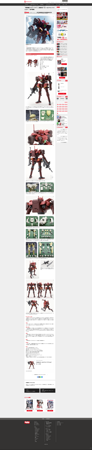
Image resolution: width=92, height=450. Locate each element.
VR (35, 440)
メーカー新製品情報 (64, 142)
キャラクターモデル (27, 12)
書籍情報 (59, 421)
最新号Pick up (48, 423)
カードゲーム (36, 438)
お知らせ (49, 2)
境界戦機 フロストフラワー (39, 12)
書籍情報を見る (61, 77)
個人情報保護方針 (48, 418)
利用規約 (43, 418)
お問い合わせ (52, 2)
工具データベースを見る (61, 93)
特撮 (35, 437)
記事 (63, 129)
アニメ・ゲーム (37, 436)
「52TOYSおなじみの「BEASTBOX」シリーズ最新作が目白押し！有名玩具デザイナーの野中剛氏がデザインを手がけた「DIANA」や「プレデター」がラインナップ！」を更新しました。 (62, 132)
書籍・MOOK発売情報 (48, 422)
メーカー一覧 (47, 426)
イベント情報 (59, 423)
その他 (36, 441)
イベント (36, 435)
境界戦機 (50, 12)
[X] (39, 377)
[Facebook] (37, 377)
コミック (36, 439)
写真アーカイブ (48, 428)
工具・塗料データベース (60, 422)
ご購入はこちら (29, 410)
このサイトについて (57, 2)
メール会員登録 (37, 423)
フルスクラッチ (46, 12)
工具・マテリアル (37, 434)
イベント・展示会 (48, 429)
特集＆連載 (47, 421)
